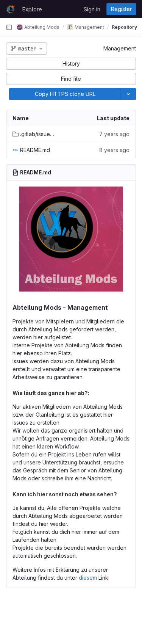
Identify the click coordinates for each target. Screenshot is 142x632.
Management (119, 48)
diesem (88, 577)
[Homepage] (10, 9)
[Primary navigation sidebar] (9, 27)
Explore (32, 9)
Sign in (92, 9)
